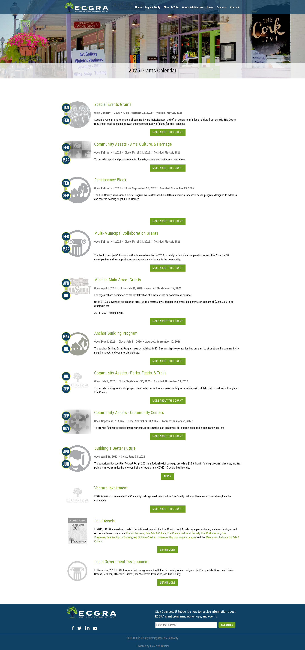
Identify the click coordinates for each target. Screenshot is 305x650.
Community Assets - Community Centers (129, 412)
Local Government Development (121, 561)
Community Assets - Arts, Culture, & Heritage (133, 144)
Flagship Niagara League (182, 537)
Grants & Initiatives (192, 7)
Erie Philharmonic (210, 533)
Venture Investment (111, 488)
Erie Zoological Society (119, 537)
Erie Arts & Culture (156, 533)
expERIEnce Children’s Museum (150, 537)
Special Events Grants (112, 104)
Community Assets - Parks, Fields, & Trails (130, 372)
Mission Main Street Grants (117, 279)
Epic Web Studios (159, 646)
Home (138, 7)
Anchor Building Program (115, 333)
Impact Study (152, 7)
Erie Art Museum (135, 533)
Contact (234, 7)
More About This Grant (167, 132)
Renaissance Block (110, 179)
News (210, 7)
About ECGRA (171, 7)
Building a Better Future (115, 448)
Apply (167, 476)
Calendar (222, 7)
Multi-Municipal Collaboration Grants (126, 233)
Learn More (167, 549)
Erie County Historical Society (183, 533)
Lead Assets (104, 520)
